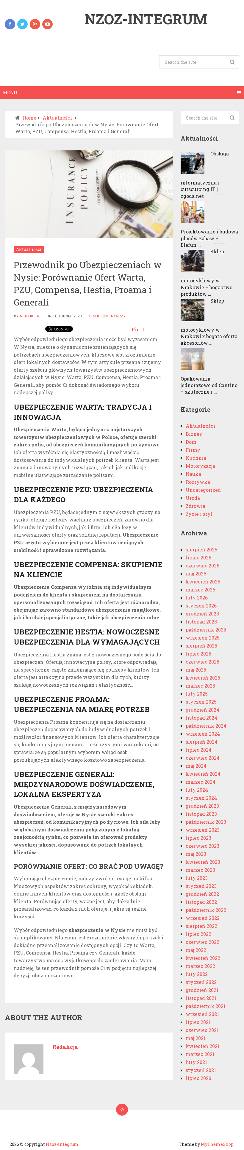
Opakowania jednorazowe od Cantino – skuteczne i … (209, 385)
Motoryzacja (200, 466)
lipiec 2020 (198, 1078)
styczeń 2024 (201, 798)
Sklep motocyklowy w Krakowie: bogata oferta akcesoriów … (209, 322)
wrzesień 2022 (203, 918)
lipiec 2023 (198, 838)
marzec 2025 (200, 686)
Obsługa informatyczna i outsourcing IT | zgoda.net (205, 174)
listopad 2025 (201, 621)
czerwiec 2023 (202, 846)
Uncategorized (203, 490)
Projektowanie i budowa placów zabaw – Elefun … (209, 238)
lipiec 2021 (198, 1022)
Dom (191, 442)
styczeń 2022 (201, 982)
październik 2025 (206, 629)
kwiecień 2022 (203, 958)
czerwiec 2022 (202, 942)
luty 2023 (197, 878)
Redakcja (29, 316)
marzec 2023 (200, 870)
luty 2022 (197, 974)
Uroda (193, 498)
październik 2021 (206, 1006)
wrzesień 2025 (203, 637)
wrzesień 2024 (203, 734)
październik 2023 (206, 822)
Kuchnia (196, 458)
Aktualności (57, 117)
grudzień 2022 (202, 894)
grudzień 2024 (202, 710)
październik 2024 (206, 726)
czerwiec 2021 (202, 1030)
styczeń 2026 (201, 605)
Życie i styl (199, 514)
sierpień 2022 (201, 926)
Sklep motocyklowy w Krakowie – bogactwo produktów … (206, 272)
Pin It (138, 329)
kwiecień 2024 (203, 774)
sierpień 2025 (201, 645)
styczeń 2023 (201, 886)
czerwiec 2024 (203, 758)
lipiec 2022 (198, 934)
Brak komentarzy (107, 316)
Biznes (194, 434)
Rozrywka (198, 482)
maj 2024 (196, 766)
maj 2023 (196, 854)
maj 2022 (196, 950)
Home (29, 117)
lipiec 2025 (198, 653)
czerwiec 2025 (202, 661)
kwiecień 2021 (203, 1046)
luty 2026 (197, 597)
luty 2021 (196, 1062)
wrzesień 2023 (203, 830)
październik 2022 (206, 910)
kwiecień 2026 (203, 581)
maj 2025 (196, 670)
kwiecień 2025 (203, 678)
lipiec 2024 (199, 750)
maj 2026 (196, 573)
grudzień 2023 (202, 806)
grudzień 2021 (202, 990)
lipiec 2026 (198, 557)
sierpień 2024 (202, 742)
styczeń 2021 (201, 1070)
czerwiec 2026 (202, 565)
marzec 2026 (200, 589)
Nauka (193, 474)
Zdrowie (195, 506)
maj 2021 (196, 1038)
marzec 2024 (200, 782)
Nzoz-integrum (146, 19)
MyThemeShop (217, 1144)
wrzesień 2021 (202, 1014)
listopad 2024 (201, 718)
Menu (10, 92)
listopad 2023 (201, 814)
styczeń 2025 (201, 702)
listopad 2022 (201, 902)
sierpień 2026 (201, 549)
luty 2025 (197, 694)
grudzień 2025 (202, 613)
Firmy (193, 450)
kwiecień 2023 (203, 862)
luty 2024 (197, 790)
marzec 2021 (200, 1054)
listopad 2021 (201, 998)
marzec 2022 (200, 966)
